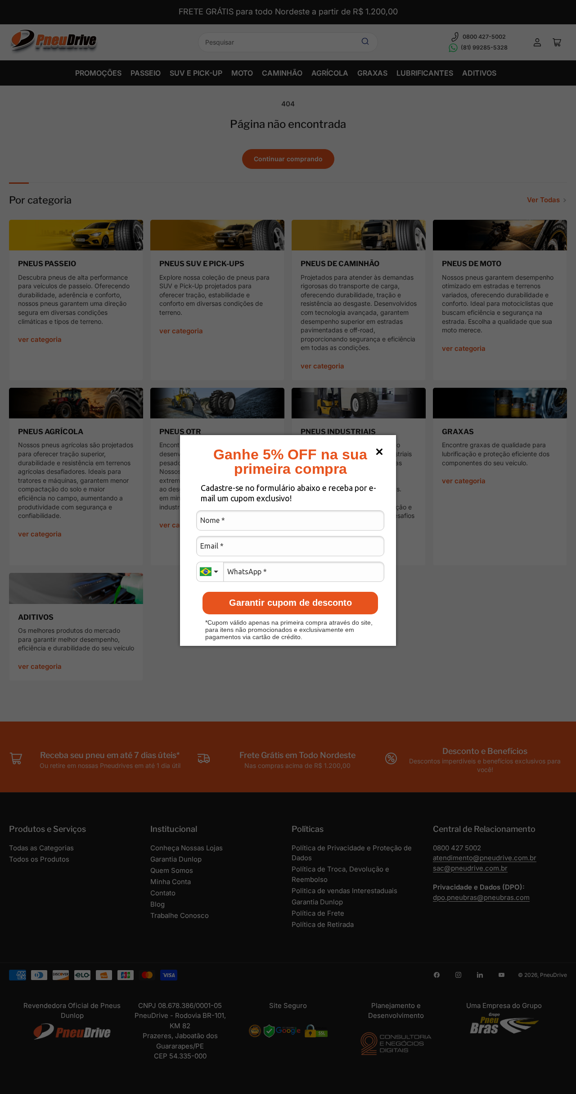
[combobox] (209, 572)
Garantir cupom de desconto (290, 603)
